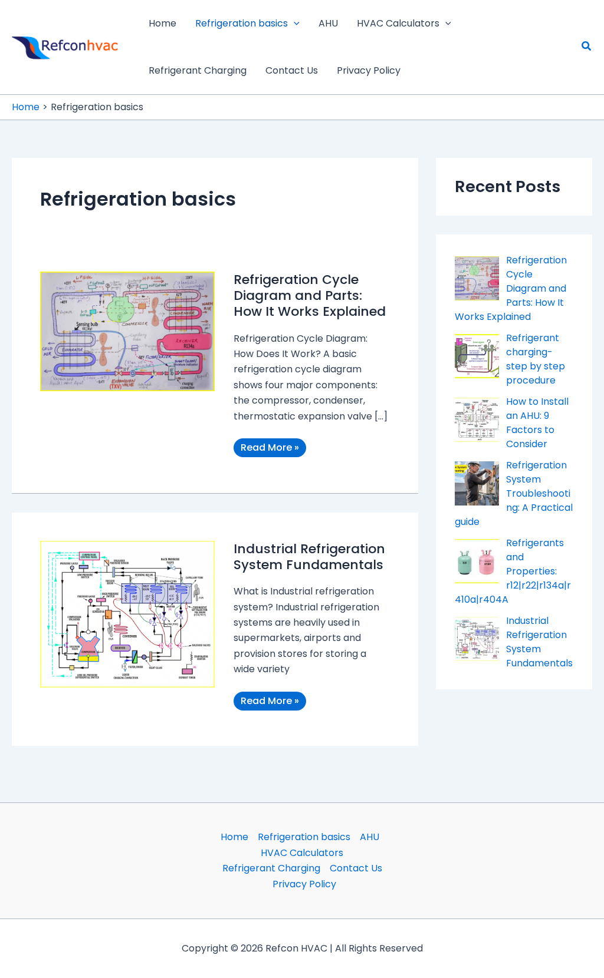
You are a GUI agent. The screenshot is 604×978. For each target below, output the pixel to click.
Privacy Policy (304, 884)
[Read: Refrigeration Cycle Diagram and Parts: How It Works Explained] (127, 331)
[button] (294, 23)
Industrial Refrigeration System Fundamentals (309, 557)
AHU (369, 837)
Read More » (271, 448)
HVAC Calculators (302, 853)
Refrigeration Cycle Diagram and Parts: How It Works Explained (310, 295)
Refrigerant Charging (271, 868)
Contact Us (356, 868)
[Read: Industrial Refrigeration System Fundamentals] (127, 613)
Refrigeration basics (304, 837)
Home (234, 837)
